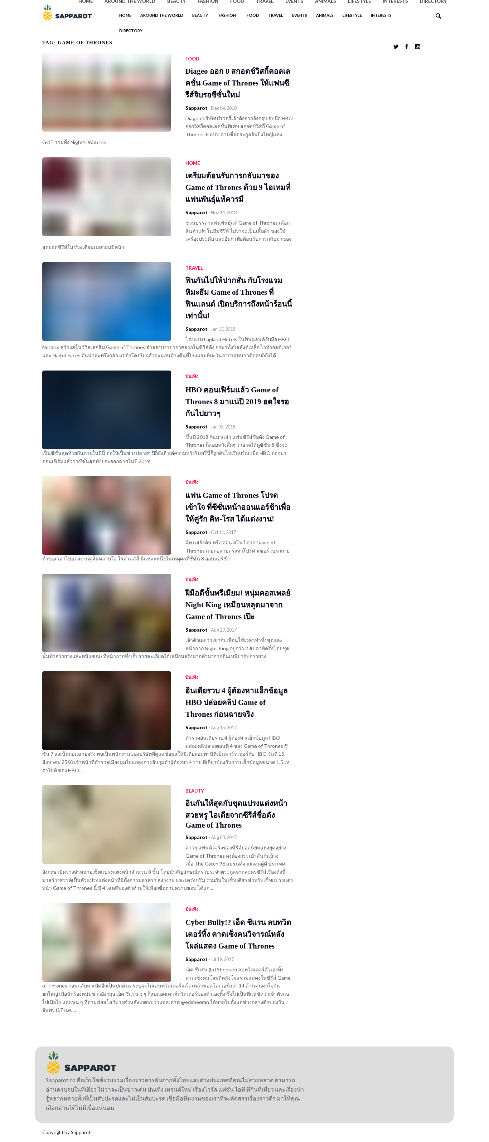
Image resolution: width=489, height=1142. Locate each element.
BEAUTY (200, 15)
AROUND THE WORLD (161, 15)
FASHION (227, 15)
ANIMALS (325, 15)
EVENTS (299, 15)
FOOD (253, 15)
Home (125, 15)
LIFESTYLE (352, 15)
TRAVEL (275, 15)
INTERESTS (381, 15)
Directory (130, 30)
